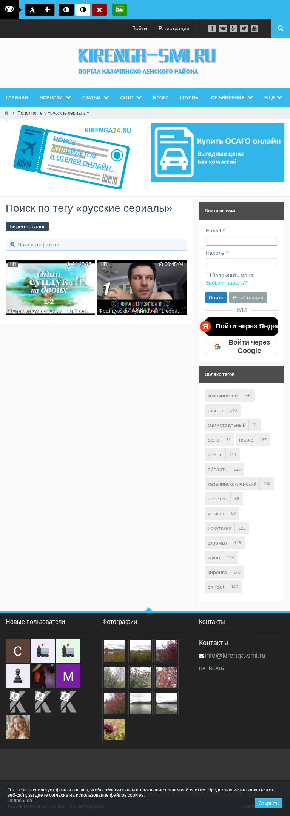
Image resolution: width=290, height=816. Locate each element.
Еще (269, 97)
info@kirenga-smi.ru (235, 655)
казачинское (223, 396)
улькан (216, 513)
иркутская (220, 528)
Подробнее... (21, 800)
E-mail (213, 231)
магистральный (227, 425)
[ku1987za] (43, 651)
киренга (217, 572)
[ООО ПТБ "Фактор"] (43, 702)
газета (215, 410)
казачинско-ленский (232, 484)
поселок (218, 499)
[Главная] (7, 113)
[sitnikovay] (18, 702)
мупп (214, 557)
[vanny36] (18, 727)
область (217, 469)
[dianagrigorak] (43, 676)
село (213, 440)
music (246, 440)
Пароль (215, 253)
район (215, 454)
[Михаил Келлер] (68, 676)
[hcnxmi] (68, 651)
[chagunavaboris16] (18, 676)
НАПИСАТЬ (211, 668)
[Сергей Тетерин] (18, 651)
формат (217, 543)
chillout (216, 587)
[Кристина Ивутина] (68, 702)
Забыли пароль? (226, 283)
